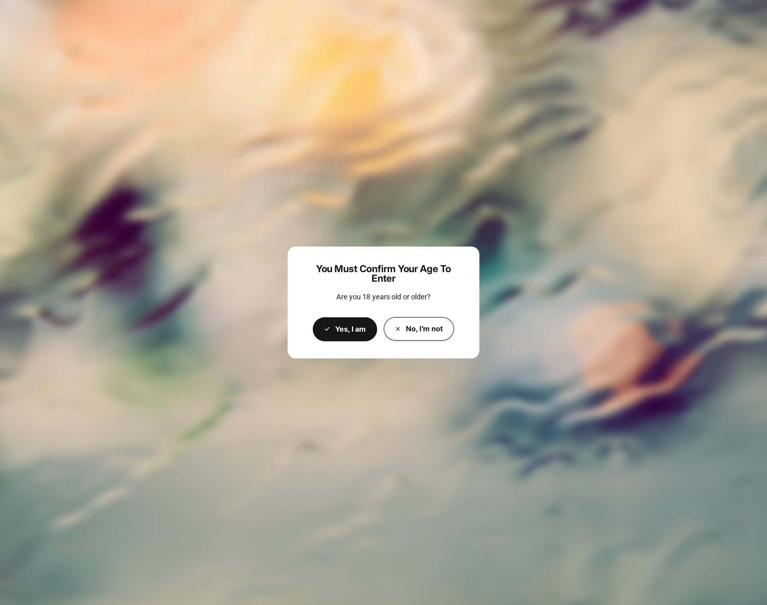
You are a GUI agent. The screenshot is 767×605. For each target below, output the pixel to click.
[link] (419, 329)
